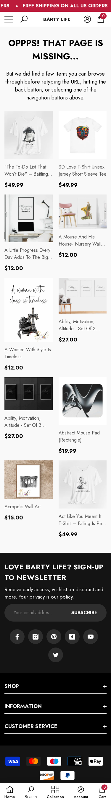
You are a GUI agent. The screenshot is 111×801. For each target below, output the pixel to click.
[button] (24, 19)
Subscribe (84, 612)
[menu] (8, 19)
